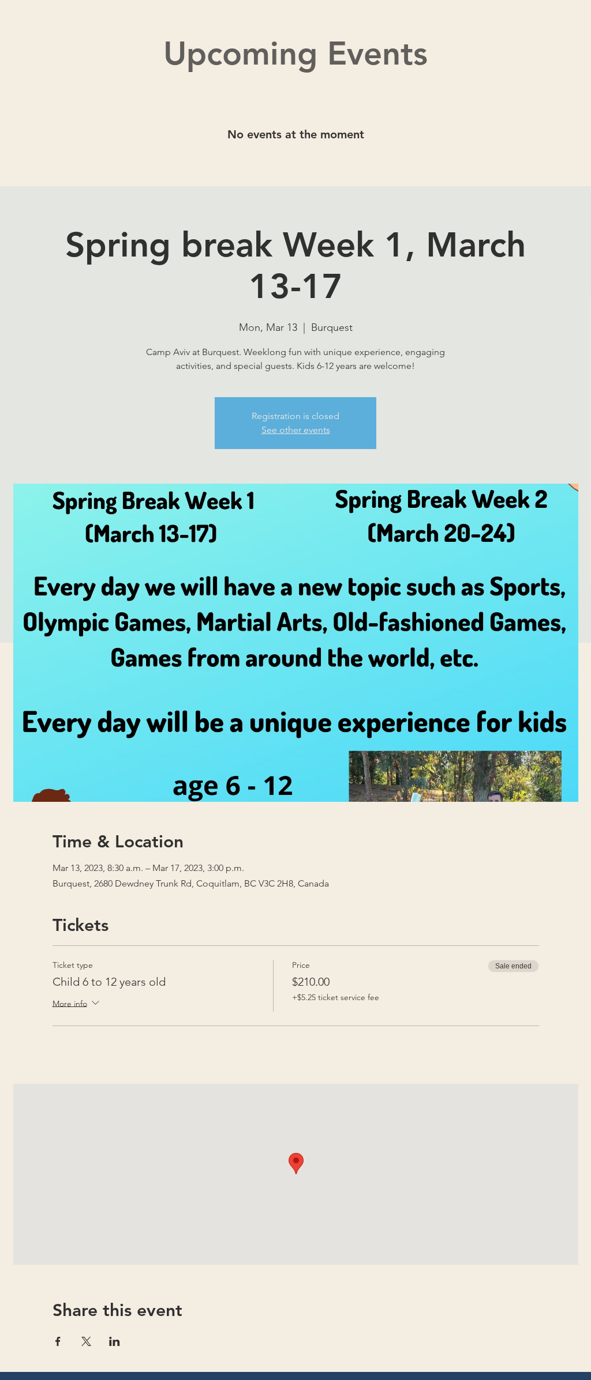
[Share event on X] (86, 1341)
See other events (295, 429)
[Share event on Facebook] (58, 1341)
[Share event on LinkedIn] (114, 1341)
